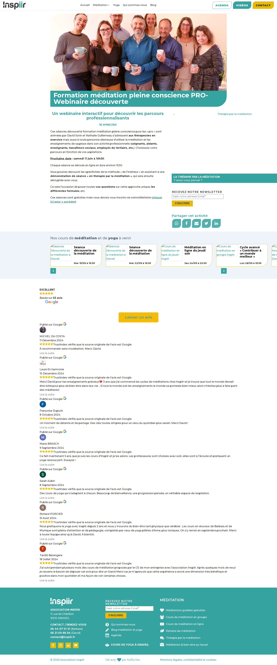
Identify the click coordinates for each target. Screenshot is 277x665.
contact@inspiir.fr (62, 637)
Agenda (222, 5)
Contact (263, 5)
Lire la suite (47, 353)
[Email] (196, 223)
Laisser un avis (138, 317)
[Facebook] (186, 223)
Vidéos (242, 5)
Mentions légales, (188, 659)
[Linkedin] (216, 223)
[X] (206, 223)
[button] (120, 625)
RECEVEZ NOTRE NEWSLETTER (197, 192)
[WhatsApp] (176, 223)
